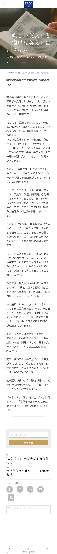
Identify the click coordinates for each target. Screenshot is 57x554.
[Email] (40, 489)
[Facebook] (9, 489)
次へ (8, 467)
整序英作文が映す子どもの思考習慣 (27, 472)
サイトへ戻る (14, 483)
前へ (8, 455)
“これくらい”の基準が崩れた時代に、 (27, 460)
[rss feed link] (11, 497)
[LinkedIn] (30, 489)
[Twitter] (20, 489)
